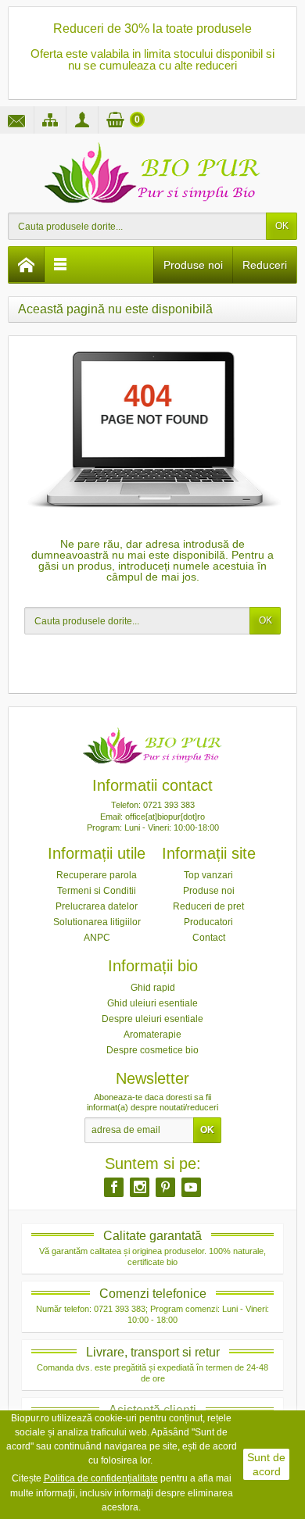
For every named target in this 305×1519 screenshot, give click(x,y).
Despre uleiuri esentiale (152, 1018)
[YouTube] (191, 1187)
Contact (208, 937)
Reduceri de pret (208, 906)
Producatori (208, 922)
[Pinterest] (165, 1187)
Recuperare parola (96, 875)
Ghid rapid (153, 987)
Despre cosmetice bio (152, 1050)
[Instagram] (139, 1187)
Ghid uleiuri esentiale (152, 1003)
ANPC (97, 937)
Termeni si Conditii (96, 890)
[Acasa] (27, 264)
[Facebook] (114, 1187)
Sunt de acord (266, 1464)
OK (282, 225)
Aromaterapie (152, 1034)
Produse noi (193, 265)
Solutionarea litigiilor (97, 922)
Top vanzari (208, 875)
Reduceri (264, 265)
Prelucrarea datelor (97, 906)
